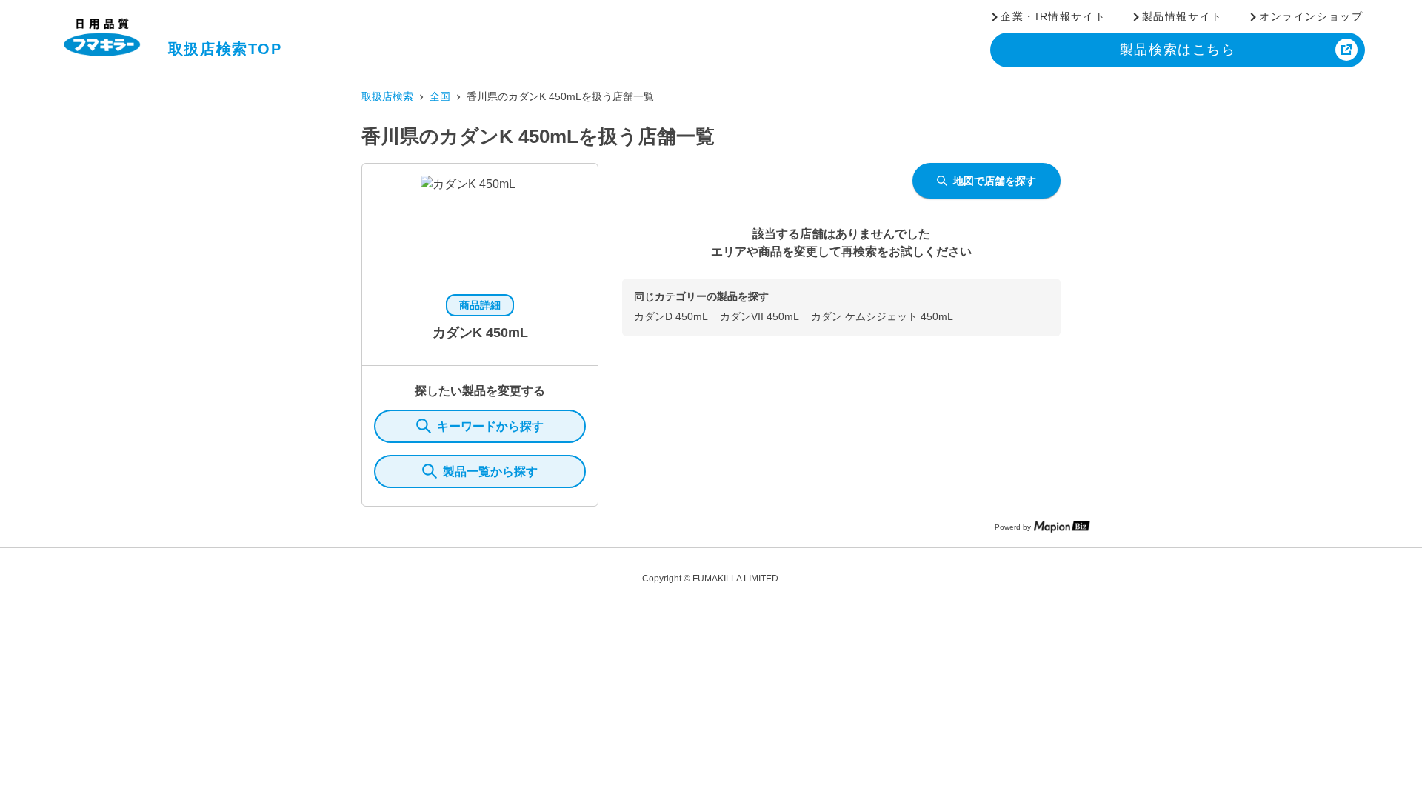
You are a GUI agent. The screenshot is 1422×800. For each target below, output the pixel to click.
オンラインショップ (1311, 16)
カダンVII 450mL (759, 316)
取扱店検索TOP (225, 49)
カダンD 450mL (671, 316)
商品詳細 (480, 305)
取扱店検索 (387, 96)
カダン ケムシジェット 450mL (882, 316)
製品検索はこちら (1178, 49)
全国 (440, 96)
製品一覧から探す (490, 471)
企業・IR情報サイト (1053, 16)
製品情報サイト (1182, 16)
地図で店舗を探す (994, 181)
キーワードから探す (490, 426)
